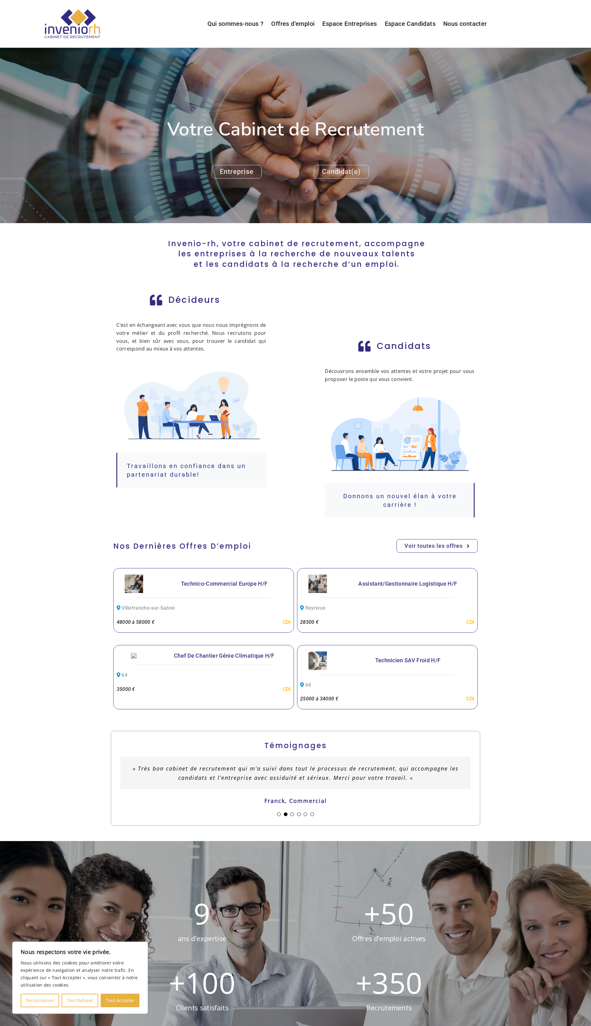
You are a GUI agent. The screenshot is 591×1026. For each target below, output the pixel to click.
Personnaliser (40, 1000)
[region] (80, 978)
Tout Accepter (120, 1000)
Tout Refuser (80, 1000)
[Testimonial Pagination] (279, 820)
